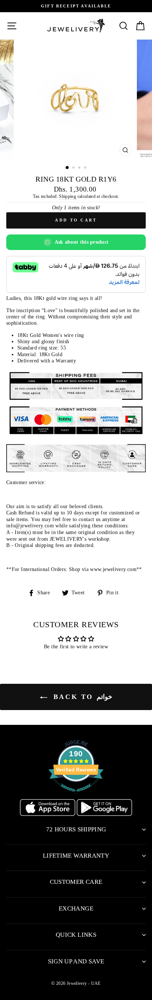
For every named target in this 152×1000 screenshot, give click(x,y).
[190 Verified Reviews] (76, 795)
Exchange (76, 908)
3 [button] (80, 168)
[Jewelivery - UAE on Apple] (48, 814)
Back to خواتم (81, 696)
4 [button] (86, 168)
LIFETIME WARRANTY (76, 855)
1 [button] (67, 168)
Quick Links (76, 934)
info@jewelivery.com (30, 525)
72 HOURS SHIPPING (76, 829)
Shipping (67, 196)
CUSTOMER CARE (76, 881)
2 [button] (74, 168)
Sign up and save (76, 961)
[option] (76, 6)
